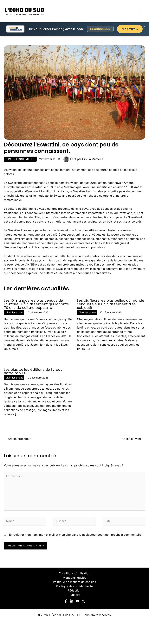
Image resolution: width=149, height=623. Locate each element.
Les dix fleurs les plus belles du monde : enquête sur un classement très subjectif (110, 304)
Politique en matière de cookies (74, 582)
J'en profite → (130, 29)
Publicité (75, 595)
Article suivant (133, 439)
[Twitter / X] (83, 601)
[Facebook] (66, 601)
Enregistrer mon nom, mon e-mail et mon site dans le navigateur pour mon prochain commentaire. (75, 534)
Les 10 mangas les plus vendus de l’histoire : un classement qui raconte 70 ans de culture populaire (36, 304)
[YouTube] (77, 601)
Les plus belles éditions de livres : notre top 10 (33, 371)
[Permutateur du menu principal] (141, 11)
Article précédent (17, 439)
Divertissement (20, 159)
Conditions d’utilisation (74, 573)
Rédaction (74, 590)
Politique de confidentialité (74, 586)
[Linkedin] (71, 601)
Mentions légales (74, 577)
